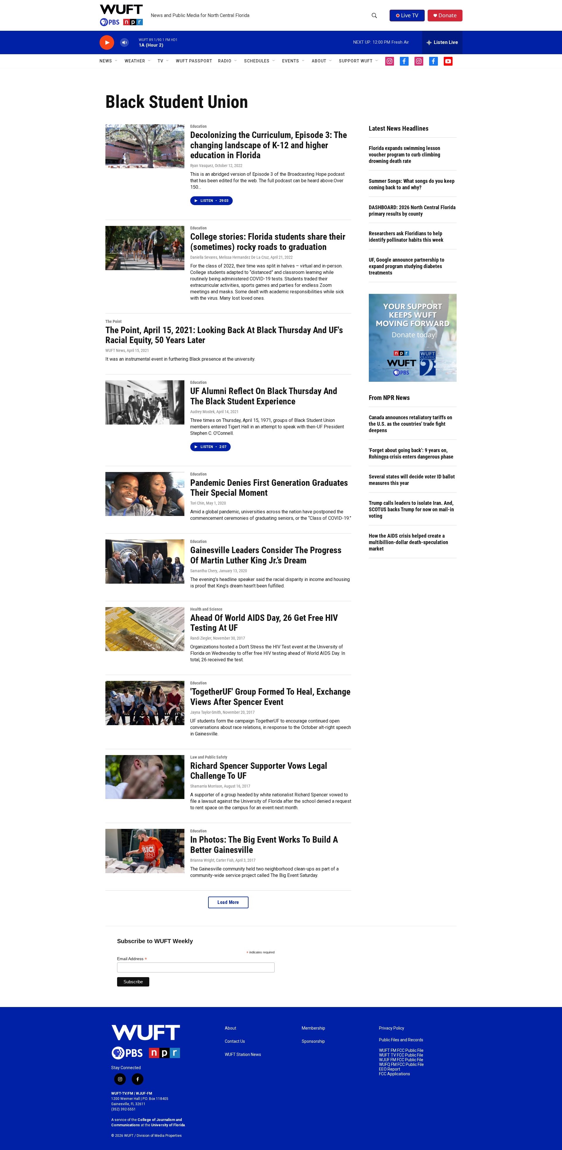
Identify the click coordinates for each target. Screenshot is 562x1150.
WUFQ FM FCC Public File (401, 1064)
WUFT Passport (194, 61)
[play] (107, 42)
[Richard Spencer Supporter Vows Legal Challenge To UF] (144, 777)
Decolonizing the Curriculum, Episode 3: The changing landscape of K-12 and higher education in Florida (268, 145)
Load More (228, 902)
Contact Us (235, 1041)
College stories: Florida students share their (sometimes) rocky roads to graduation (267, 241)
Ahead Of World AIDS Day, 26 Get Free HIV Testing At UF (264, 623)
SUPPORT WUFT (356, 61)
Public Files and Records (401, 1040)
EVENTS (290, 61)
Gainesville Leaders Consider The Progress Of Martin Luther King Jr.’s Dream (266, 555)
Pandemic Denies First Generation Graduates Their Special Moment (269, 488)
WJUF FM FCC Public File (401, 1060)
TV (160, 61)
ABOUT (319, 61)
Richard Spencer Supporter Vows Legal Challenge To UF (258, 771)
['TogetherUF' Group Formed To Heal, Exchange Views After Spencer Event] (144, 703)
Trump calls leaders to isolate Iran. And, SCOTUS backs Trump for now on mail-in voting (411, 509)
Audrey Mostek (202, 411)
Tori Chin (197, 503)
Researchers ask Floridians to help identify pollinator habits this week (406, 236)
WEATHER (135, 61)
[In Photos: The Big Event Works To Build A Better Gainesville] (144, 851)
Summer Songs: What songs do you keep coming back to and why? (412, 184)
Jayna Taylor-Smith (205, 712)
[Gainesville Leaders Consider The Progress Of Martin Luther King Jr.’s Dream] (144, 561)
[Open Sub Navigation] (116, 61)
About (230, 1028)
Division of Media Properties (159, 1136)
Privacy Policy (391, 1028)
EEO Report (389, 1069)
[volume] (124, 42)
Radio (225, 61)
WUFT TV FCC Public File (401, 1055)
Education (198, 126)
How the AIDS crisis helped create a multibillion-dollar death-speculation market (408, 542)
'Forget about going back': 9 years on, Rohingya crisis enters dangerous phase (411, 453)
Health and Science (206, 609)
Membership (313, 1028)
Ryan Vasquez (201, 165)
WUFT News (115, 350)
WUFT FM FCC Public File (401, 1050)
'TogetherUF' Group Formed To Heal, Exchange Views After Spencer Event (270, 696)
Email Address (132, 959)
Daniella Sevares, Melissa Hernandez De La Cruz (229, 257)
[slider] (134, 42)
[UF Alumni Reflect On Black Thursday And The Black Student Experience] (144, 402)
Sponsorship (313, 1041)
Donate (447, 15)
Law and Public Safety (208, 757)
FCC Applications (394, 1074)
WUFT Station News (243, 1054)
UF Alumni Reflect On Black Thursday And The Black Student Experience (263, 396)
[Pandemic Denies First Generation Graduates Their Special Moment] (144, 494)
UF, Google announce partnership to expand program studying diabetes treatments (406, 266)
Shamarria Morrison (206, 786)
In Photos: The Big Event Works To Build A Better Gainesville (264, 844)
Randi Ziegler (200, 638)
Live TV (409, 15)
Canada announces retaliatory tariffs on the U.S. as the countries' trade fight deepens (410, 423)
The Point (113, 321)
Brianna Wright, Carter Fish (212, 860)
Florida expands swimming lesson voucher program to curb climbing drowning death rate (404, 154)
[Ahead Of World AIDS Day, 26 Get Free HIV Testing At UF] (144, 629)
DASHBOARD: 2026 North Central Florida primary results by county (412, 210)
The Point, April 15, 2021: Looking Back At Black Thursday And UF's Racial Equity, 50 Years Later (224, 335)
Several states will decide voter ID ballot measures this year (412, 479)
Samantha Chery (203, 570)
